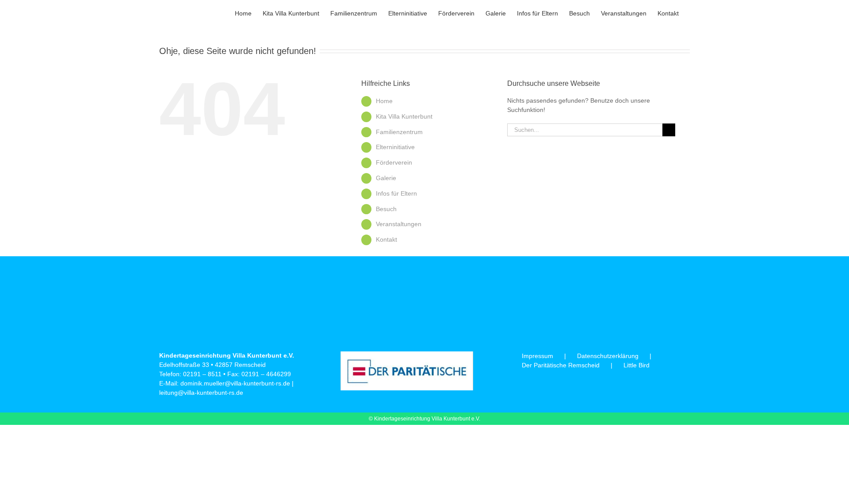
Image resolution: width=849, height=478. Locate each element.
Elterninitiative (395, 146)
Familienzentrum (399, 131)
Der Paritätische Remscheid (561, 365)
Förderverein (394, 162)
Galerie (386, 177)
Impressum (537, 355)
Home (384, 100)
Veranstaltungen (398, 223)
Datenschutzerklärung (608, 355)
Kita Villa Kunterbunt (404, 116)
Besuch (386, 208)
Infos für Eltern (396, 193)
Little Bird (636, 365)
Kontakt (386, 239)
